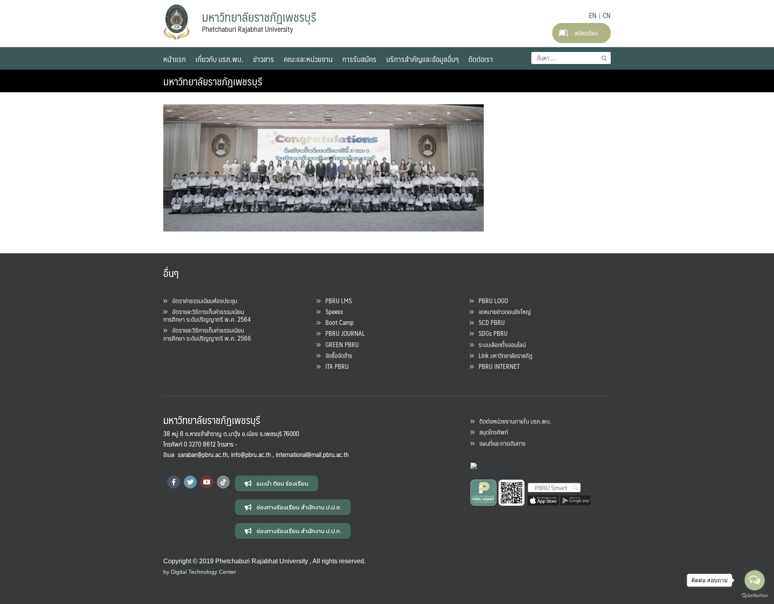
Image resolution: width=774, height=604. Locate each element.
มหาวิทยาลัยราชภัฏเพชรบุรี (212, 81)
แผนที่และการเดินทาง (500, 443)
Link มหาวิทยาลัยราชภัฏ (503, 355)
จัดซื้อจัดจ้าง (336, 355)
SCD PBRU (489, 322)
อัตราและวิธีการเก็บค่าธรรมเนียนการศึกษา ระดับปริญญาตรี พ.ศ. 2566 (207, 334)
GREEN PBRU (339, 344)
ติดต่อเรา (480, 58)
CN (607, 15)
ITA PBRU (334, 366)
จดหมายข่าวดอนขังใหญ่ (502, 311)
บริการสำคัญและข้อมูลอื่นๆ (422, 58)
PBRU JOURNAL (342, 333)
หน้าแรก (174, 58)
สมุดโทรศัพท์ (491, 431)
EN (593, 15)
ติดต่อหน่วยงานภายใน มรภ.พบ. (512, 421)
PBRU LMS (336, 300)
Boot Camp (337, 322)
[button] (276, 483)
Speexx (331, 311)
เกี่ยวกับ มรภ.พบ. (219, 58)
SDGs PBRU (491, 333)
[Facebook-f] (173, 482)
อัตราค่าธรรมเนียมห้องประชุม (202, 300)
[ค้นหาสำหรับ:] (571, 58)
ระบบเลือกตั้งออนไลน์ (500, 344)
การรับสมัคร (359, 58)
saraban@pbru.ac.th (203, 454)
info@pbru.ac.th (251, 454)
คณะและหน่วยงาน (308, 58)
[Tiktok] (223, 482)
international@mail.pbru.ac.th (312, 454)
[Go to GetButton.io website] (755, 595)
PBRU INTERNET (497, 366)
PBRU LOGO (491, 300)
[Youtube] (206, 482)
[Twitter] (190, 482)
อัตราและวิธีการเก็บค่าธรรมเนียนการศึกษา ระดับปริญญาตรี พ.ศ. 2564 (207, 315)
